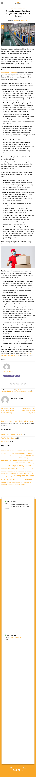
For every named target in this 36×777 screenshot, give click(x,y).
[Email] (15, 376)
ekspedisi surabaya (29, 463)
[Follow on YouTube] (21, 770)
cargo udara (28, 455)
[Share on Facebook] (13, 384)
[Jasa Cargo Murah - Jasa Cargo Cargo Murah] (18, 3)
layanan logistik (10, 476)
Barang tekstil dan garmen (9, 72)
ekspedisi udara (4, 465)
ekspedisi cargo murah (7, 391)
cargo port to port (21, 455)
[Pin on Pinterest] (22, 384)
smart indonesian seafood (18, 484)
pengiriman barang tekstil (27, 391)
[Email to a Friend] (19, 384)
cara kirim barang (18, 450)
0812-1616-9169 (16, 638)
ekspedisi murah (20, 463)
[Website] (18, 376)
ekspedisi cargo (24, 458)
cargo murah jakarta (19, 453)
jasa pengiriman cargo (20, 473)
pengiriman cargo (9, 482)
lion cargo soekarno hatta (24, 476)
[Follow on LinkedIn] (19, 770)
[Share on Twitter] (16, 384)
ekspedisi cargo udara (23, 460)
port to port (8, 484)
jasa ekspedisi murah (22, 468)
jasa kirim (6, 471)
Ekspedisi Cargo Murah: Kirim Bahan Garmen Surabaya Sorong (8, 411)
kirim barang (4, 476)
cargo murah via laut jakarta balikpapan (9, 455)
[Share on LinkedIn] (25, 384)
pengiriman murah (18, 482)
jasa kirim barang (14, 471)
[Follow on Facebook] (11, 770)
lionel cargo (6, 479)
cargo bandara (26, 450)
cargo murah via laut (28, 453)
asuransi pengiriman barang (7, 450)
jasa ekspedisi (12, 468)
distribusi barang (10, 457)
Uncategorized (5, 441)
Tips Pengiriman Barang (18, 8)
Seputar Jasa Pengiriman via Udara (11, 434)
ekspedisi (16, 457)
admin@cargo (24, 20)
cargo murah (9, 453)
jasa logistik (22, 471)
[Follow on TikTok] (16, 770)
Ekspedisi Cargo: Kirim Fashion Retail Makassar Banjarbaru (27, 411)
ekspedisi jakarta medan (10, 462)
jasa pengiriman (29, 471)
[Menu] (2, 3)
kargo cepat (29, 473)
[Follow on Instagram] (13, 770)
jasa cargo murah (23, 465)
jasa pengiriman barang (7, 473)
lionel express (17, 391)
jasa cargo (12, 465)
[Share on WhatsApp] (10, 384)
